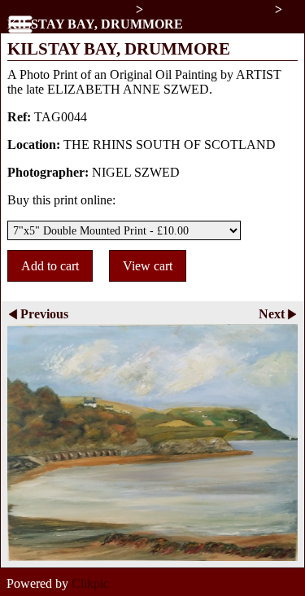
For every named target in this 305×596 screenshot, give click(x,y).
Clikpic (90, 583)
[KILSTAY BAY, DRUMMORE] (152, 442)
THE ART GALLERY (71, 9)
